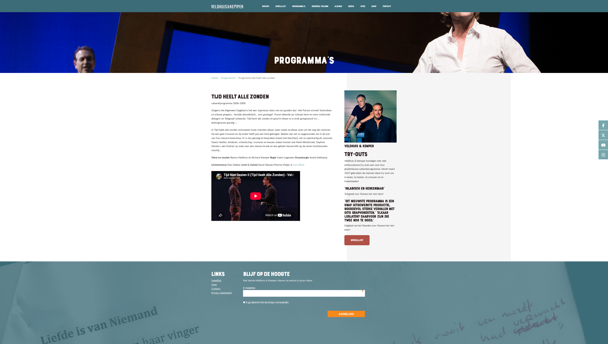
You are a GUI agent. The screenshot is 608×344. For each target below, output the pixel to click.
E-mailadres (303, 288)
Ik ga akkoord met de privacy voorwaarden (267, 302)
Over (363, 6)
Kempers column (320, 6)
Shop (373, 6)
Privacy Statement (221, 293)
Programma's (298, 6)
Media (351, 6)
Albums (338, 6)
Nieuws (265, 6)
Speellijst (280, 6)
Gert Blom (298, 165)
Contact (387, 6)
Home (214, 78)
